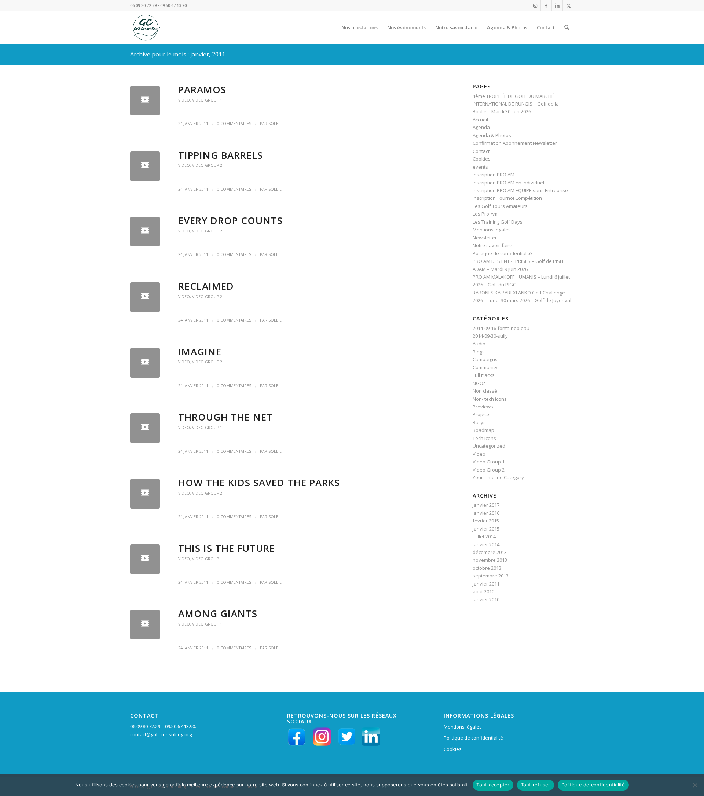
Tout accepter (492, 785)
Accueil (480, 119)
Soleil (275, 123)
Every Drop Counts (230, 220)
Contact (481, 151)
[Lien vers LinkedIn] (557, 5)
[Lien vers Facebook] (546, 5)
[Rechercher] (567, 27)
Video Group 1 (207, 100)
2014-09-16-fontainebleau (501, 328)
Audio (479, 343)
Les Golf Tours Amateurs (500, 206)
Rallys (479, 422)
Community (485, 367)
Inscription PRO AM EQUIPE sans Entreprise (520, 190)
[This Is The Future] (145, 559)
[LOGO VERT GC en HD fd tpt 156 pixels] (145, 27)
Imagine (199, 351)
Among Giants (217, 613)
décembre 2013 (490, 552)
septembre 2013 (491, 575)
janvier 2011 (486, 583)
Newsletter (485, 237)
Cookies (482, 158)
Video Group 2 (207, 165)
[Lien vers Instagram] (535, 5)
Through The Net (225, 416)
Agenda (481, 127)
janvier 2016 (486, 513)
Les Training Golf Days (497, 222)
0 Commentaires (234, 123)
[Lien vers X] (568, 5)
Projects (482, 414)
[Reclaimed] (145, 297)
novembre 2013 (490, 560)
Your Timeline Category (498, 477)
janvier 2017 (486, 505)
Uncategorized (489, 446)
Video (184, 100)
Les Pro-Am (485, 213)
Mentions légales (492, 229)
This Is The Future (226, 548)
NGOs (479, 383)
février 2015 (486, 520)
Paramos (202, 89)
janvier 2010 (486, 599)
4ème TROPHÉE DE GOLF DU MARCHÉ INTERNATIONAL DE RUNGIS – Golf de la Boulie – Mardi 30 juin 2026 (516, 104)
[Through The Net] (145, 428)
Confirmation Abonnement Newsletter (515, 143)
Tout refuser (535, 785)
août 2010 (483, 591)
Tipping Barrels (220, 155)
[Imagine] (145, 363)
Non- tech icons (490, 399)
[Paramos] (145, 100)
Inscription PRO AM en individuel (508, 182)
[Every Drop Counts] (145, 231)
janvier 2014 (486, 544)
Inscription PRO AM (493, 174)
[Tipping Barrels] (145, 166)
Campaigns (485, 359)
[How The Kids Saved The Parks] (145, 494)
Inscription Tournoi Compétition (507, 198)
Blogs (479, 351)
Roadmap (483, 430)
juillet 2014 (484, 536)
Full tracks (484, 375)
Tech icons (484, 438)
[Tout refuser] (694, 785)
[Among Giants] (145, 624)
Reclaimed (206, 286)
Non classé (485, 391)
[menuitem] (359, 27)
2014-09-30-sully (490, 336)
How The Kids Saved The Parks (259, 482)
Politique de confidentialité (502, 253)
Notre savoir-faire (492, 245)
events (480, 167)
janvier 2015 (486, 528)
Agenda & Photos (492, 135)
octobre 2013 (487, 568)
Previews (483, 406)
